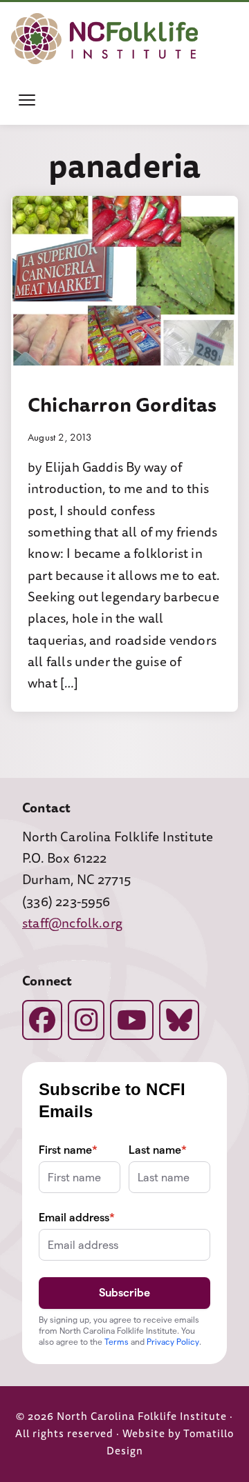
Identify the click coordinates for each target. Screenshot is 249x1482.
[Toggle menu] (27, 100)
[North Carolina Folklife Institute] (104, 38)
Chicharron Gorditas (122, 404)
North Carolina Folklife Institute (142, 1417)
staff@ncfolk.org (72, 923)
